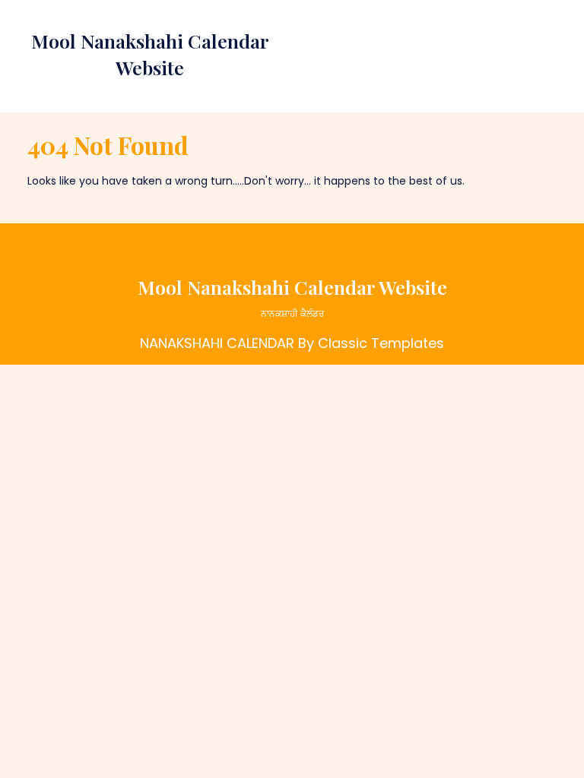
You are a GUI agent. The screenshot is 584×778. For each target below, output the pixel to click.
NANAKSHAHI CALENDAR (217, 343)
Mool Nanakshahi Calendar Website (292, 286)
